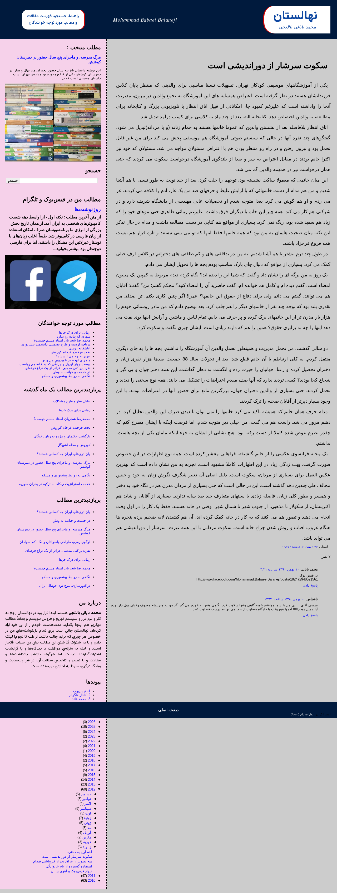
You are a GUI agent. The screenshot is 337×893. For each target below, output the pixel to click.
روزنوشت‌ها (88, 209)
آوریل (87, 833)
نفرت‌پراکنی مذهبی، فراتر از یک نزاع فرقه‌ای (57, 368)
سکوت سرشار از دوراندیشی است (67, 856)
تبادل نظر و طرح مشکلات (71, 401)
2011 (91, 876)
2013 (91, 784)
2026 (91, 722)
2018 (91, 760)
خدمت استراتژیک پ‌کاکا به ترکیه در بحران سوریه (54, 484)
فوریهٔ (87, 842)
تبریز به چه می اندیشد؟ (73, 356)
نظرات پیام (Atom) (302, 714)
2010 (91, 880)
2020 (91, 751)
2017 (91, 765)
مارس (86, 837)
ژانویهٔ (87, 847)
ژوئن (87, 823)
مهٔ (89, 828)
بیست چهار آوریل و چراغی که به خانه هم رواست (54, 364)
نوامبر (86, 799)
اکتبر (88, 804)
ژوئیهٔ (87, 818)
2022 (91, 741)
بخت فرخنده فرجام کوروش (70, 352)
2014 (91, 780)
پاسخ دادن (310, 585)
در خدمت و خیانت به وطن (71, 372)
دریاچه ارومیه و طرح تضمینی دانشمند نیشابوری (55, 344)
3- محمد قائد (81, 699)
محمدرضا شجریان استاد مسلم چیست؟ (61, 340)
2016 (91, 770)
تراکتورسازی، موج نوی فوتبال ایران (64, 586)
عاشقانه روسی (79, 348)
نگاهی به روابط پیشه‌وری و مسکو (66, 376)
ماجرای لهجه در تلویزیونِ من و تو (66, 360)
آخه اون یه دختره (79, 852)
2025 (91, 727)
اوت (88, 813)
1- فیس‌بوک (81, 691)
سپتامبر (85, 809)
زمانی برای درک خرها (74, 332)
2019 (91, 756)
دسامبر (86, 794)
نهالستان (295, 16)
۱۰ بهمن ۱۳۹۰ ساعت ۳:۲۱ (279, 569)
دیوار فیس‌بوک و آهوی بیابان (71, 871)
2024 (91, 732)
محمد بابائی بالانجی (297, 27)
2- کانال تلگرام (79, 695)
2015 (91, 775)
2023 (91, 736)
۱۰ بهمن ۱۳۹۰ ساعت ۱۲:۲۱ (284, 599)
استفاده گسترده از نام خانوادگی (69, 866)
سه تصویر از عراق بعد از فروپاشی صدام (62, 861)
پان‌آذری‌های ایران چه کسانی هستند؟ (63, 454)
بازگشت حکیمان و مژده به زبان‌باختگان (62, 436)
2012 (91, 789)
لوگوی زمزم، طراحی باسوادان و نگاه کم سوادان (54, 542)
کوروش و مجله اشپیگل (73, 445)
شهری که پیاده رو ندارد (73, 336)
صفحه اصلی (168, 709)
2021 (91, 746)
